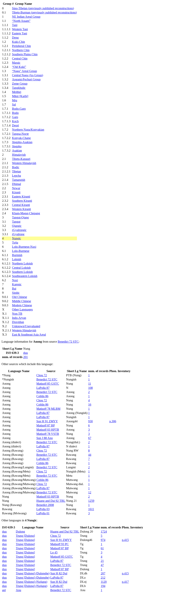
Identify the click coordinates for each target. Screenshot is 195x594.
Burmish (17, 255)
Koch (15, 121)
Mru (14, 100)
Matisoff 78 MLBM (48, 408)
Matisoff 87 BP (45, 425)
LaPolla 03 (43, 509)
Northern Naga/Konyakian (28, 129)
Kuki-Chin (18, 41)
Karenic (17, 284)
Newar (16, 188)
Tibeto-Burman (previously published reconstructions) (44, 12)
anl (4, 590)
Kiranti (16, 192)
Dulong (20, 531)
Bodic (15, 167)
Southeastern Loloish (24, 276)
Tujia (15, 242)
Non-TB (17, 313)
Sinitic (16, 292)
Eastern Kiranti (21, 196)
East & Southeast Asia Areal (29, 334)
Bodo (15, 112)
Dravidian (18, 322)
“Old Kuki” (19, 66)
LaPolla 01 (43, 513)
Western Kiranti (21, 209)
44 (89, 454)
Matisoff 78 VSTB (47, 433)
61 (102, 548)
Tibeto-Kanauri (21, 158)
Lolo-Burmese (20, 251)
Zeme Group (19, 83)
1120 (104, 581)
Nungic (16, 238)
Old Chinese (19, 297)
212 (103, 577)
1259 (91, 500)
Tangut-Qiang (20, 217)
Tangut (16, 221)
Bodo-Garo (19, 108)
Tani (14, 25)
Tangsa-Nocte (20, 133)
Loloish (16, 259)
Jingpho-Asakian (22, 142)
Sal (14, 104)
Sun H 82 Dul (58, 573)
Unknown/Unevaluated (26, 326)
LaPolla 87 (43, 387)
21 (102, 560)
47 (102, 565)
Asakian (17, 150)
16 (89, 404)
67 (89, 438)
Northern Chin (21, 50)
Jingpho (17, 146)
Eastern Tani (19, 33)
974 (103, 540)
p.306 (112, 421)
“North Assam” (21, 20)
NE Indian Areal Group (26, 16)
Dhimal (16, 184)
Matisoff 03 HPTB (47, 429)
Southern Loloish (22, 271)
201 (25, 357)
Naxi (15, 280)
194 (103, 586)
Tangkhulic (19, 87)
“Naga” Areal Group (24, 71)
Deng (15, 37)
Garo (15, 117)
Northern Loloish (22, 263)
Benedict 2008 (45, 505)
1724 (104, 531)
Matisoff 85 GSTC (47, 383)
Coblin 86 (42, 396)
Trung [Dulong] (25, 535)
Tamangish (18, 179)
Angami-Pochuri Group (26, 79)
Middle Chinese (21, 301)
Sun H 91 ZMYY (47, 421)
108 (90, 387)
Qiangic (17, 225)
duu (25, 352)
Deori (15, 125)
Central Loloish (21, 267)
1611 (91, 509)
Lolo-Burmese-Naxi (24, 246)
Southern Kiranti (22, 200)
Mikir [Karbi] (20, 96)
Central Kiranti (21, 204)
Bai (14, 288)
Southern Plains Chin (25, 54)
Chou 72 (41, 375)
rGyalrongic (19, 230)
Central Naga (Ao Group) (27, 75)
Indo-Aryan (19, 317)
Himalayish (19, 154)
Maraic (16, 62)
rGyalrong (18, 234)
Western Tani (20, 29)
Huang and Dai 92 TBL (50, 500)
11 (89, 383)
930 (90, 421)
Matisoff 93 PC (59, 544)
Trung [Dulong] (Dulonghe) (33, 573)
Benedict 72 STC (68, 341)
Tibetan (16, 171)
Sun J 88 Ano (44, 438)
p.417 (125, 581)
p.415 (125, 540)
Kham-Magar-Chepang (26, 213)
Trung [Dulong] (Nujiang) (31, 581)
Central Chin (19, 58)
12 (89, 492)
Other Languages (22, 309)
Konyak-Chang (21, 138)
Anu (18, 590)
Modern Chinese (22, 305)
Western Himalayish (24, 163)
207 (103, 573)
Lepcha (16, 175)
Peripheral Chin (21, 46)
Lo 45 (54, 552)
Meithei (16, 92)
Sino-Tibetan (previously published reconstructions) (43, 8)
